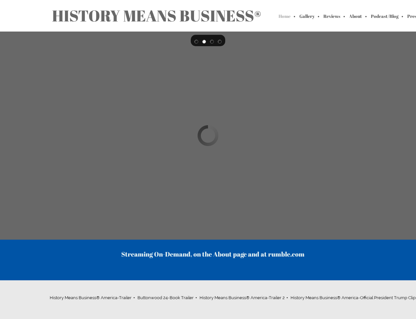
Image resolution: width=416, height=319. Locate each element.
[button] (196, 41)
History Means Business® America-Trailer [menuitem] (91, 297)
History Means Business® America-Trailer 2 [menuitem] (242, 297)
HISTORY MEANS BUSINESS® (156, 15)
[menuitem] (285, 16)
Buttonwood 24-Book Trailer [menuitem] (165, 297)
